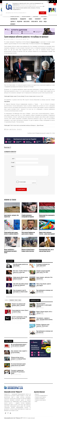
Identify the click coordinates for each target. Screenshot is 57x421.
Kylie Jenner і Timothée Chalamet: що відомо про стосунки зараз (21, 271)
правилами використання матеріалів (20, 6)
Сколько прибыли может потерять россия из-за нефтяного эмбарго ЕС (11, 233)
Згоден (42, 12)
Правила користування (40, 397)
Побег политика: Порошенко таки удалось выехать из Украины (28, 233)
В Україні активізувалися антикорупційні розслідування (28, 216)
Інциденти (23, 19)
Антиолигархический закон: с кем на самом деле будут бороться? (46, 250)
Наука (30, 19)
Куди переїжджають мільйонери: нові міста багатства (44, 291)
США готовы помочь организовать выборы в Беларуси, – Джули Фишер (26, 125)
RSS (36, 401)
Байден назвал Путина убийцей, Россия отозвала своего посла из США (26, 96)
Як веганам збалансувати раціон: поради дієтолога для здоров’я (18, 364)
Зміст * (13, 166)
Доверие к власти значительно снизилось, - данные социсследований (47, 233)
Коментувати (21, 189)
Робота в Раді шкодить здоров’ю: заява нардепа (43, 284)
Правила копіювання (40, 398)
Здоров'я (13, 21)
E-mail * (13, 162)
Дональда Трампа (35, 42)
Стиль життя (34, 21)
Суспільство (13, 19)
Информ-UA (47, 43)
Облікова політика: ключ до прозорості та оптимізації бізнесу (18, 358)
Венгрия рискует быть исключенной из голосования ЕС (47, 216)
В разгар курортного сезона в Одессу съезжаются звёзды (20, 311)
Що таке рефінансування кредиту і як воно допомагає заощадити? (18, 345)
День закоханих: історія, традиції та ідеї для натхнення (19, 351)
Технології (37, 19)
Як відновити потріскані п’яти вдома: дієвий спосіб (43, 265)
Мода (45, 21)
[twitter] (49, 1)
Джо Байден (7, 101)
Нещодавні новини (36, 261)
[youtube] (52, 1)
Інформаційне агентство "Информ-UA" (13, 418)
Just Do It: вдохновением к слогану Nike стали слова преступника (19, 317)
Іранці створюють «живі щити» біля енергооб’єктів (11, 216)
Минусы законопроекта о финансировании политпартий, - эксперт (10, 251)
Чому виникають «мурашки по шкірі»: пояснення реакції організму (44, 318)
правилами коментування (37, 6)
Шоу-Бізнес (27, 21)
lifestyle (6, 300)
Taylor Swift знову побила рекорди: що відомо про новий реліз (20, 284)
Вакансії (37, 394)
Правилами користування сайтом (28, 4)
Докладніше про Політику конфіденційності (16, 12)
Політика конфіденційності (41, 395)
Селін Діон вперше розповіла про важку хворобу (20, 265)
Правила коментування (40, 400)
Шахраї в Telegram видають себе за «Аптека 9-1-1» (44, 312)
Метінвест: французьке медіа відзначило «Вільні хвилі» (42, 325)
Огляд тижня (8, 341)
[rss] (55, 1)
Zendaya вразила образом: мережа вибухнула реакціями (20, 278)
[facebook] (8, 413)
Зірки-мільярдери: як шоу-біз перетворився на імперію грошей (20, 291)
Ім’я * (13, 158)
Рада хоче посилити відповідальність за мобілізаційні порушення (43, 305)
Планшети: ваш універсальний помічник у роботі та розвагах (18, 304)
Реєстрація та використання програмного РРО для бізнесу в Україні (18, 372)
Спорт (45, 19)
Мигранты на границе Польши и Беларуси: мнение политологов (28, 250)
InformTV (12, 24)
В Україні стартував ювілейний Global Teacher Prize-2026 (43, 271)
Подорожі (19, 21)
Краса (40, 21)
